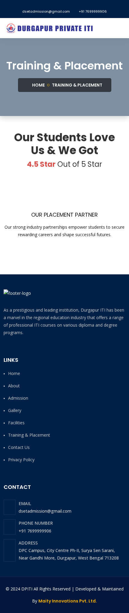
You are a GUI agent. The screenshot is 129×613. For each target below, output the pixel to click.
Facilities (16, 422)
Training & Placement (77, 85)
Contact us (19, 447)
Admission (18, 398)
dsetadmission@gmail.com (46, 11)
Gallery (14, 410)
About (14, 386)
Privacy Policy (21, 459)
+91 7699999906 (93, 11)
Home (38, 85)
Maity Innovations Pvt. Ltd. (67, 601)
